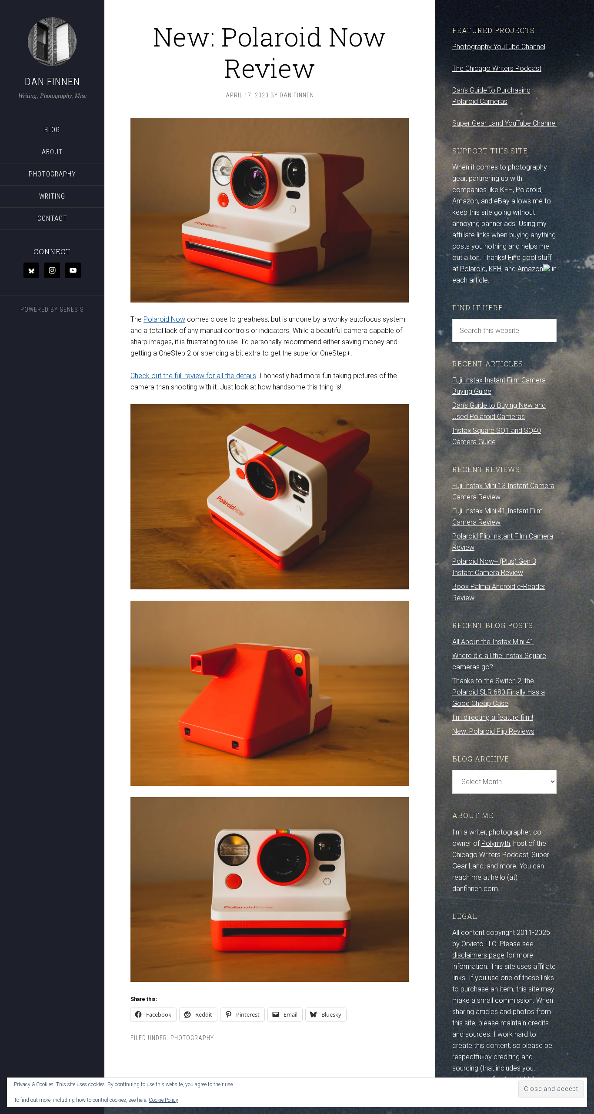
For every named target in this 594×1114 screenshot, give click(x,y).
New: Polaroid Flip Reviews (493, 731)
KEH (495, 269)
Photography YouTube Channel (498, 47)
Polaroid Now (164, 319)
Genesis (72, 309)
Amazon (530, 269)
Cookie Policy (163, 1100)
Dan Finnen (52, 82)
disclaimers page (478, 955)
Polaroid (473, 269)
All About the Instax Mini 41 (493, 642)
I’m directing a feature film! (492, 717)
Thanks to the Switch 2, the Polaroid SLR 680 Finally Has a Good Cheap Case (498, 692)
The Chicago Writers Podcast (496, 68)
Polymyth (495, 843)
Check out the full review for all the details (193, 376)
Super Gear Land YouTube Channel (504, 123)
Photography (192, 1037)
